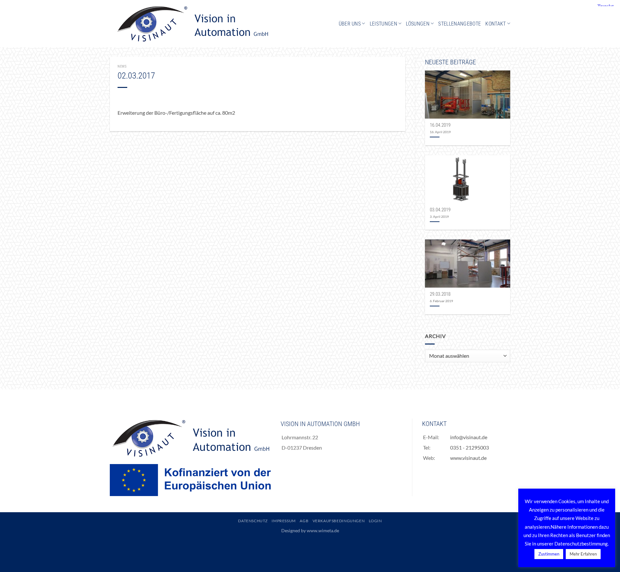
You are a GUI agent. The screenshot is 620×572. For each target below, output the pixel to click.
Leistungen (383, 24)
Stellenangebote (459, 24)
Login (375, 520)
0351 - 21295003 (469, 447)
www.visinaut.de (468, 458)
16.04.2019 (440, 125)
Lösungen (417, 24)
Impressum (284, 520)
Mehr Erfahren (583, 553)
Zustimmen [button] (548, 553)
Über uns (350, 24)
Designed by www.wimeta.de (310, 530)
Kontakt (495, 24)
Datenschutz (253, 520)
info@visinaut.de (469, 437)
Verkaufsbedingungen (339, 520)
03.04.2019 (440, 210)
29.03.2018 (440, 294)
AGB (304, 520)
